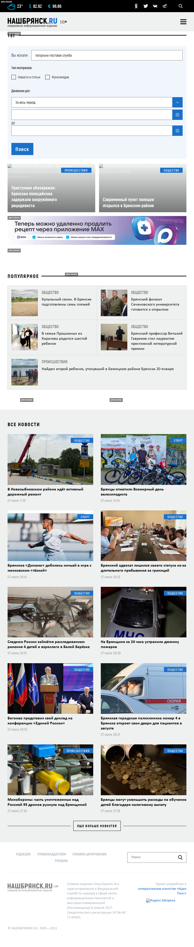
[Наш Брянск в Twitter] (145, 6)
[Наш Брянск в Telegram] (164, 6)
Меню (183, 21)
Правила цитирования (89, 854)
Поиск (22, 149)
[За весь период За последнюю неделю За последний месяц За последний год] (97, 102)
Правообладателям (51, 854)
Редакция (23, 854)
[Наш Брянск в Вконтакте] (155, 6)
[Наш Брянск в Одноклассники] (136, 6)
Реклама (61, 860)
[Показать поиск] (180, 6)
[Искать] (180, 857)
